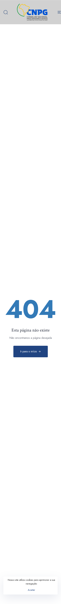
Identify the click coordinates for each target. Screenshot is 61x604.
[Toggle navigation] (52, 12)
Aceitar (31, 590)
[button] (5, 12)
